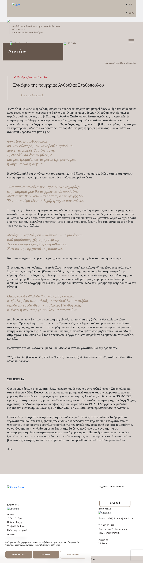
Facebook (103, 539)
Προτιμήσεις (73, 554)
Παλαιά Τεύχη (14, 522)
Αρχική (10, 514)
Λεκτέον (11, 534)
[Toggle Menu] (131, 40)
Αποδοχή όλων (18, 554)
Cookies (91, 559)
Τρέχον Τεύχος (14, 518)
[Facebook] (28, 95)
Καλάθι (72, 43)
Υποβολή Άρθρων (16, 526)
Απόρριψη (46, 554)
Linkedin (103, 543)
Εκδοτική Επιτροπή (17, 530)
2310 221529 (107, 525)
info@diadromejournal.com (120, 518)
